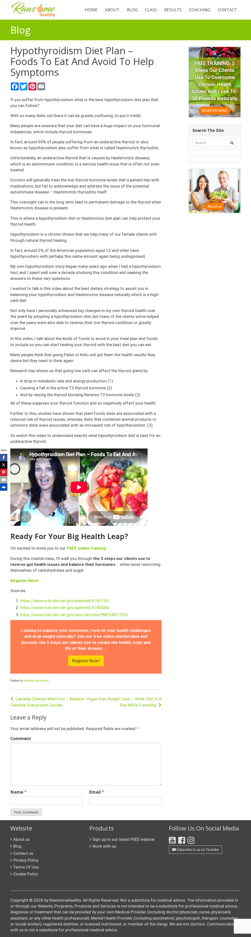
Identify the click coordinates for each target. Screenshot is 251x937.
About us (21, 839)
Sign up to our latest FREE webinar (123, 839)
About (112, 10)
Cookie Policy (25, 873)
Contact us (23, 853)
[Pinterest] (3, 472)
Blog (132, 10)
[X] (3, 465)
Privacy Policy (25, 860)
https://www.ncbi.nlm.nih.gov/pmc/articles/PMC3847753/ (74, 614)
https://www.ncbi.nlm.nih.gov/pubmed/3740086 (64, 607)
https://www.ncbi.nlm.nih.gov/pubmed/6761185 (64, 600)
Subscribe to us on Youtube (197, 850)
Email (96, 792)
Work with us (104, 846)
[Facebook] (3, 457)
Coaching (199, 10)
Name (18, 792)
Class (151, 10)
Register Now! (86, 660)
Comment (20, 738)
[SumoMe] (3, 487)
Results (173, 10)
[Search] (232, 142)
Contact (227, 10)
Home (91, 10)
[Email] (3, 479)
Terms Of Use (26, 867)
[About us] (214, 190)
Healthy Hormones (36, 680)
